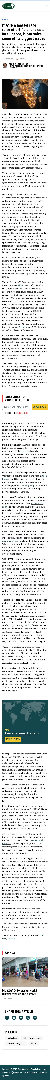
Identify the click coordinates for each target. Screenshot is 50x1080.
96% (19, 285)
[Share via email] (35, 1018)
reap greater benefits (12, 540)
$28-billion (23, 327)
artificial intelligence (16, 1043)
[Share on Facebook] (14, 1018)
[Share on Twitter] (28, 1018)
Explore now (13, 739)
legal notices (22, 413)
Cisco (28, 625)
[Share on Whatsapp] (7, 1018)
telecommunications (32, 1038)
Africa (33, 1043)
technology (12, 1038)
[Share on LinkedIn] (21, 1018)
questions (24, 451)
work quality (28, 485)
